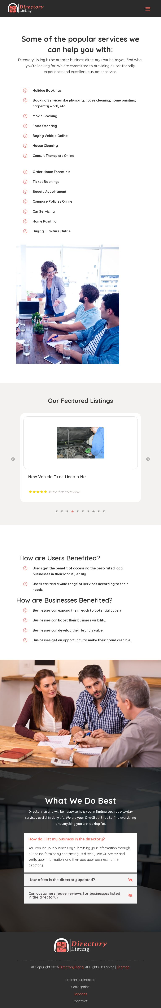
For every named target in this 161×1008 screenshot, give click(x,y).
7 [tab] (88, 511)
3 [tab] (67, 511)
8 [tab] (93, 511)
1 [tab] (56, 511)
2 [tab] (62, 511)
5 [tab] (77, 511)
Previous (13, 459)
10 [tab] (104, 511)
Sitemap (123, 967)
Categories (80, 987)
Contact (80, 1001)
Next (148, 459)
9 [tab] (98, 511)
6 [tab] (83, 511)
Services (80, 994)
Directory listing (72, 967)
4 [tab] (72, 511)
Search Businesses (80, 979)
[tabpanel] (80, 457)
